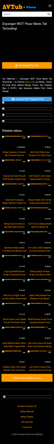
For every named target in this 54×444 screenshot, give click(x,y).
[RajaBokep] (19, 6)
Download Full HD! (28, 65)
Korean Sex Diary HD (27, 406)
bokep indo (30, 81)
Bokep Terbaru (27, 416)
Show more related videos (27, 378)
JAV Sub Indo (27, 421)
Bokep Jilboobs (27, 411)
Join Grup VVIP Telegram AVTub (29, 98)
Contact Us (27, 427)
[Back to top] (49, 438)
